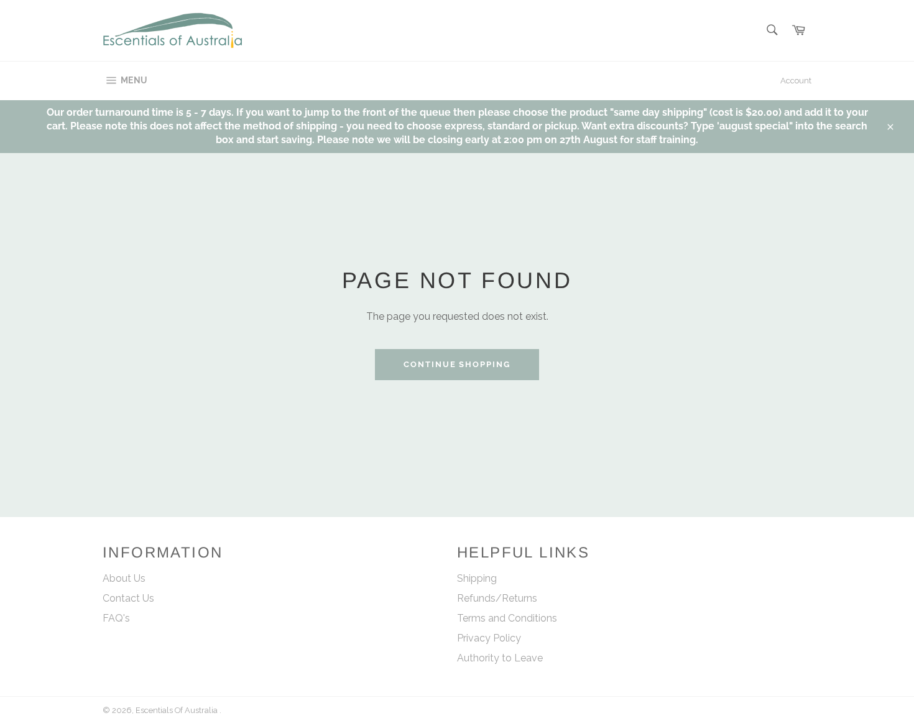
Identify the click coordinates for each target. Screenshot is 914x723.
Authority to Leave (500, 658)
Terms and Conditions (507, 618)
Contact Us (128, 598)
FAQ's (116, 618)
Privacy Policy (489, 638)
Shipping (477, 578)
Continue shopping (457, 364)
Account (795, 80)
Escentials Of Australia (177, 710)
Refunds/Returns (497, 598)
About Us (124, 578)
